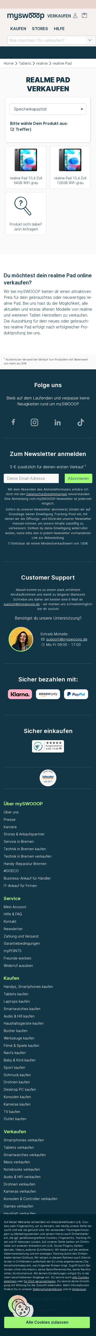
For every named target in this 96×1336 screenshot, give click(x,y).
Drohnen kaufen (17, 1082)
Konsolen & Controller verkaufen (30, 1199)
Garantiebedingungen (22, 943)
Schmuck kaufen (17, 1075)
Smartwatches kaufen (22, 1009)
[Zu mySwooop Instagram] (34, 422)
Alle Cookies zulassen (47, 1322)
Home (9, 63)
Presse (10, 819)
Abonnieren (78, 478)
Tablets (25, 63)
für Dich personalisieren (40, 1281)
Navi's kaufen (15, 1053)
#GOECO (11, 871)
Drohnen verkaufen (19, 1184)
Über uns (11, 812)
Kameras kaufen (17, 1104)
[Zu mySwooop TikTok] (80, 422)
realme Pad (62, 63)
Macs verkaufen (17, 1162)
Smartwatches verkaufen (25, 1155)
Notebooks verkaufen (22, 1169)
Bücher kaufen (15, 1031)
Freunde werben (17, 958)
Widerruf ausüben (18, 965)
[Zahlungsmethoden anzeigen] (20, 694)
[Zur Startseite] (25, 16)
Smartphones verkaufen (24, 1140)
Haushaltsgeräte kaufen (24, 1023)
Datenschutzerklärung (47, 1289)
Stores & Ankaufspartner (24, 834)
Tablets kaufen (16, 994)
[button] (90, 40)
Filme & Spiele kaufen (21, 1045)
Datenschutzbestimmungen (46, 494)
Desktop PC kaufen (20, 1089)
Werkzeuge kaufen (19, 1038)
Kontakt (10, 921)
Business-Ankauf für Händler (27, 878)
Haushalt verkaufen (20, 1213)
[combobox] (52, 40)
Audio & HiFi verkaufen (22, 1177)
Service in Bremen (19, 841)
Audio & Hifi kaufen (19, 1016)
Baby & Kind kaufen (19, 1060)
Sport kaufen (14, 1067)
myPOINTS (12, 951)
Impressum (79, 1289)
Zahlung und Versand (21, 936)
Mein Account (15, 907)
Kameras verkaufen (20, 1191)
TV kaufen (12, 1112)
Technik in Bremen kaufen (25, 849)
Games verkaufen (18, 1206)
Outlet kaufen (15, 1119)
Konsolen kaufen (17, 1097)
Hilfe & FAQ (13, 914)
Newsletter (13, 929)
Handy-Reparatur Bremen (25, 864)
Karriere (10, 827)
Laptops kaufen (17, 1001)
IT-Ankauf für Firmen (20, 886)
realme (42, 63)
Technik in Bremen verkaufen (27, 856)
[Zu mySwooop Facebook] (13, 422)
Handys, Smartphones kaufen (28, 986)
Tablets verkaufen (19, 1147)
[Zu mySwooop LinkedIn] (57, 422)
